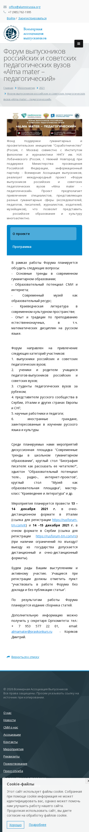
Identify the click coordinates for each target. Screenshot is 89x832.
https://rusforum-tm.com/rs (56, 536)
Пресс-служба (13, 771)
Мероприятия (26, 88)
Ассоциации (12, 734)
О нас (7, 713)
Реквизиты (11, 756)
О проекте (21, 234)
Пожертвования (15, 764)
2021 (42, 88)
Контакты (10, 742)
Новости (9, 720)
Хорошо (15, 825)
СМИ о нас (10, 727)
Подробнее (37, 824)
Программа (22, 246)
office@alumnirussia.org (24, 7)
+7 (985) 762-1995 (19, 12)
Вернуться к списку (25, 657)
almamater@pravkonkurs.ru (31, 631)
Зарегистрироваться (32, 18)
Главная (8, 88)
